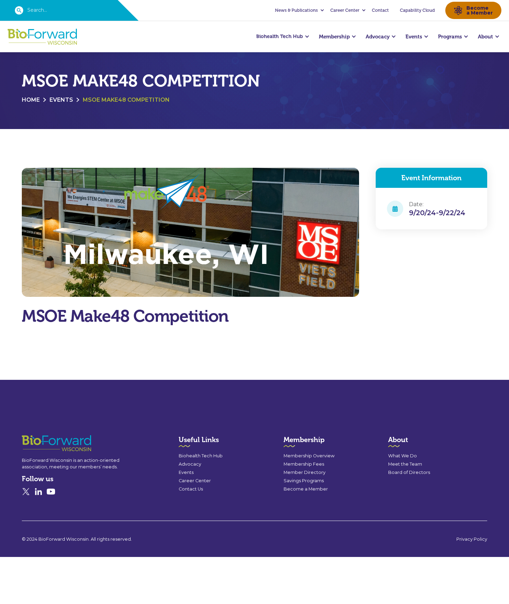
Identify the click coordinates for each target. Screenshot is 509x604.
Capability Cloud (417, 10)
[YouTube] (51, 491)
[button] (298, 10)
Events (61, 100)
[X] (26, 491)
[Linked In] (38, 491)
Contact (380, 10)
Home (31, 100)
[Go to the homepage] (44, 443)
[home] (42, 37)
